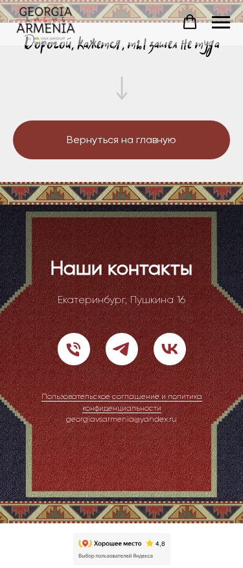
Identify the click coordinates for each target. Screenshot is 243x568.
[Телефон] (74, 349)
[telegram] (122, 349)
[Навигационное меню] (221, 22)
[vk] (170, 349)
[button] (190, 22)
